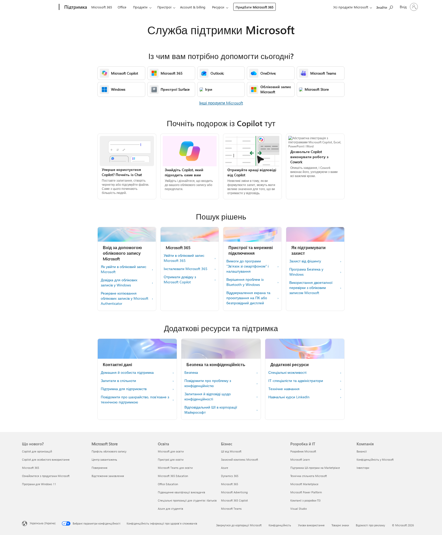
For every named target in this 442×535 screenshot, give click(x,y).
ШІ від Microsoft (231, 451)
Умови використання (311, 525)
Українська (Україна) (43, 523)
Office (122, 7)
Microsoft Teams (231, 508)
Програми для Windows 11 (39, 484)
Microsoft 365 (101, 7)
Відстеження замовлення (108, 476)
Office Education (168, 484)
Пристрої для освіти (170, 459)
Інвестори (363, 468)
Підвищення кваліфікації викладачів (181, 492)
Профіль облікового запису (109, 451)
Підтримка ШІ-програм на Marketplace (315, 468)
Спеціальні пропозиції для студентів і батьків (187, 500)
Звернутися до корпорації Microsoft (239, 525)
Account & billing (192, 7)
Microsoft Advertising (234, 492)
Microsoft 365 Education (173, 476)
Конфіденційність (280, 525)
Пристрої (164, 7)
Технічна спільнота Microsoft (308, 476)
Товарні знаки (340, 525)
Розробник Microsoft (303, 451)
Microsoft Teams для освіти (175, 468)
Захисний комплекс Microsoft (239, 459)
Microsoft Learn (300, 459)
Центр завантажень (104, 459)
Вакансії (362, 451)
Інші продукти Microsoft (221, 103)
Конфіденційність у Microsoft (375, 459)
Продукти (140, 7)
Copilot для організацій (37, 451)
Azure (224, 468)
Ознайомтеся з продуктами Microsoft (46, 476)
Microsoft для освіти (171, 451)
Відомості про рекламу (370, 525)
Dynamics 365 (229, 476)
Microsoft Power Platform (306, 492)
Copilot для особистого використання (46, 459)
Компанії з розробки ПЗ (305, 500)
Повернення (99, 468)
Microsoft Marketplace (304, 484)
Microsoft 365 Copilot (234, 500)
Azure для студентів (170, 508)
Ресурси (218, 7)
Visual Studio (298, 508)
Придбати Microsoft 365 (254, 7)
